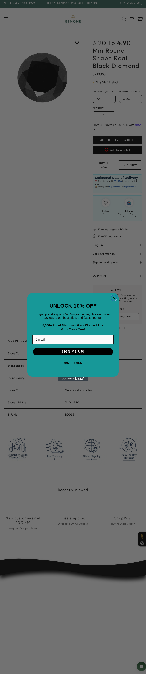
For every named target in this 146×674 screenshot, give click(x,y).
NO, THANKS (73, 363)
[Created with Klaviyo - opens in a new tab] (73, 379)
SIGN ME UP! (73, 351)
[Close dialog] (114, 298)
